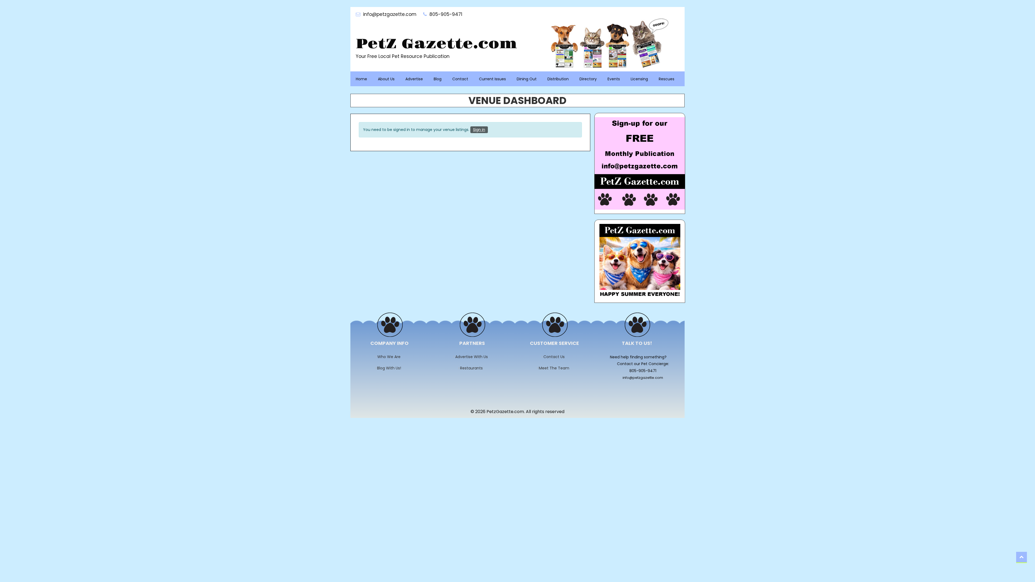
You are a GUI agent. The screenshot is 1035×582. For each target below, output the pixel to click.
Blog (437, 79)
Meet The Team (555, 368)
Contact (460, 79)
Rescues (666, 79)
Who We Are (391, 356)
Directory (588, 79)
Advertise (414, 79)
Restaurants (473, 368)
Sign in (479, 129)
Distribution (558, 79)
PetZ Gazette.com (436, 44)
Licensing (639, 79)
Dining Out (527, 79)
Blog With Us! (391, 368)
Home (361, 79)
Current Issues (492, 79)
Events (614, 79)
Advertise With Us (473, 356)
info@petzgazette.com (643, 377)
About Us (386, 79)
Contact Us (556, 356)
